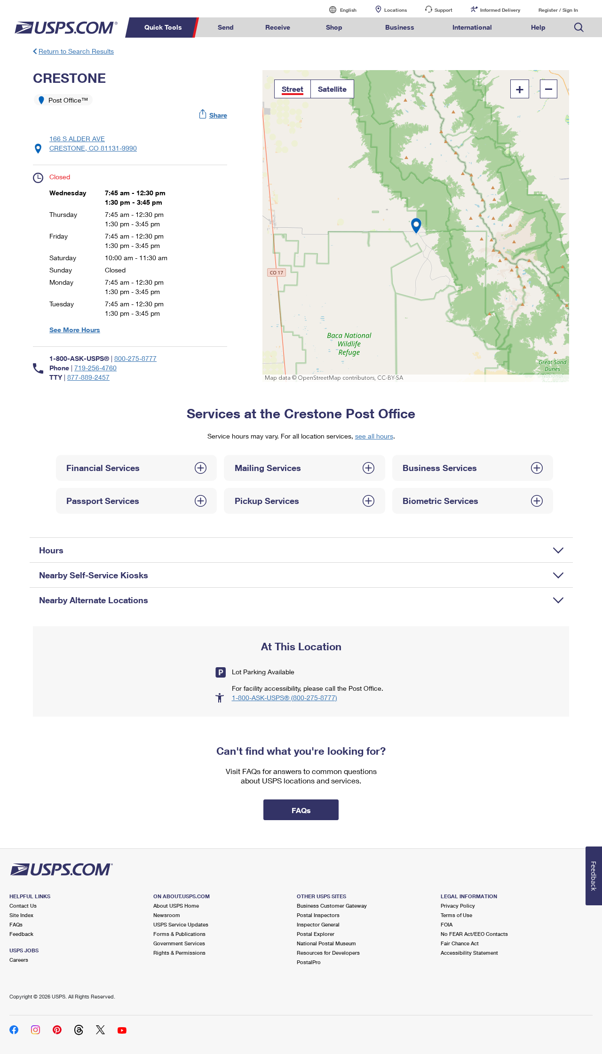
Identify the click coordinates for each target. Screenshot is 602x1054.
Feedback (21, 934)
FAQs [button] (301, 810)
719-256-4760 (95, 368)
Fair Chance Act (460, 943)
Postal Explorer (315, 934)
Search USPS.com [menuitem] (579, 27)
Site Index (21, 915)
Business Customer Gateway (332, 905)
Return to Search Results (76, 51)
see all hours (374, 436)
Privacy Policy (458, 905)
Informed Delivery (500, 10)
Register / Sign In (558, 10)
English (338, 9)
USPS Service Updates (180, 924)
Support (443, 10)
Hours (51, 550)
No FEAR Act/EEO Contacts (474, 934)
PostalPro (309, 962)
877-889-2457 (88, 377)
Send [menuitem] (226, 27)
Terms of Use (456, 915)
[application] (416, 226)
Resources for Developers (328, 953)
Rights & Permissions (179, 953)
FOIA (446, 924)
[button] (213, 115)
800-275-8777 (135, 358)
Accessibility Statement (469, 953)
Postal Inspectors (318, 915)
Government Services (179, 943)
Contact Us (23, 905)
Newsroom (166, 915)
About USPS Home (176, 905)
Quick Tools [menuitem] (163, 27)
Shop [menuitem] (334, 27)
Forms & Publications (179, 934)
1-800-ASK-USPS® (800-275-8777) (284, 698)
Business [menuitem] (399, 27)
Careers (18, 960)
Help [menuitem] (538, 27)
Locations (395, 10)
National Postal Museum (326, 943)
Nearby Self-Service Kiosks (93, 575)
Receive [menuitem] (277, 27)
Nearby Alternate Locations (93, 600)
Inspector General (318, 924)
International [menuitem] (472, 27)
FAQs (16, 924)
